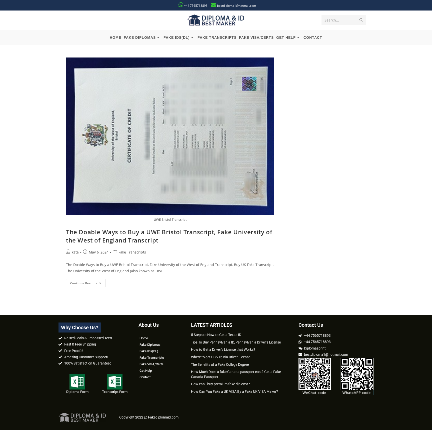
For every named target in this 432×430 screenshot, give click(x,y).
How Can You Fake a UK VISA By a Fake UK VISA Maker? (234, 392)
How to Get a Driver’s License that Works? (223, 350)
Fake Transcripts (132, 252)
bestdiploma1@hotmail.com (236, 6)
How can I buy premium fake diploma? (220, 384)
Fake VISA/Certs (152, 364)
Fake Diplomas (150, 344)
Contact (145, 377)
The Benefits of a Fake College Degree (220, 364)
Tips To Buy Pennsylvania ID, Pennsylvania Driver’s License (236, 342)
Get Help (146, 370)
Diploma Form (77, 392)
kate (75, 252)
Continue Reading (88, 282)
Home (144, 338)
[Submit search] (361, 20)
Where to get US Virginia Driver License (220, 357)
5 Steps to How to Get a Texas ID (216, 335)
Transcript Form (115, 392)
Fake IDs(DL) (149, 351)
